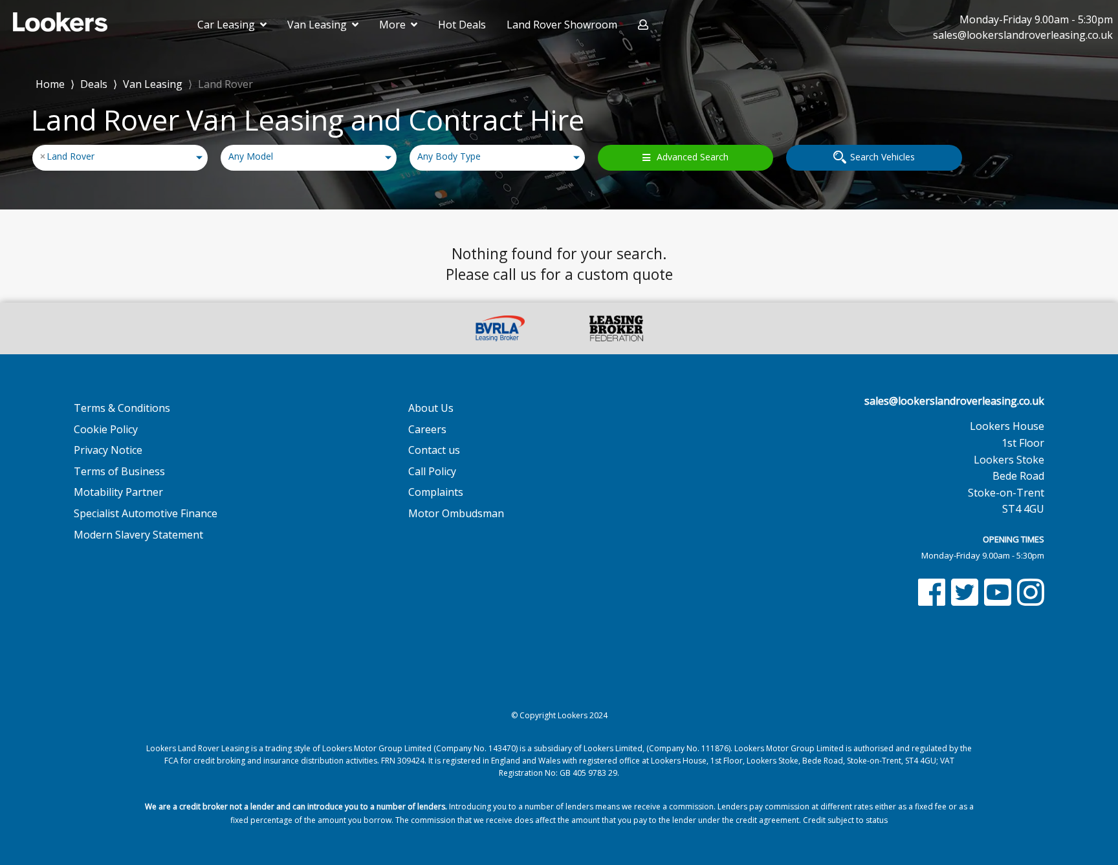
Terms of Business (119, 471)
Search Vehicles (882, 157)
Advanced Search (693, 157)
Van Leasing (152, 84)
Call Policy (432, 471)
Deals (93, 84)
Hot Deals (462, 24)
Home (50, 83)
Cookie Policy (106, 429)
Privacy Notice (108, 450)
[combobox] (120, 158)
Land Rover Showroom (562, 24)
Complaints (435, 492)
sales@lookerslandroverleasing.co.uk (954, 401)
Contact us (434, 450)
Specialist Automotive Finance (145, 513)
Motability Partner (118, 492)
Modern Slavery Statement (138, 535)
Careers (427, 429)
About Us (431, 408)
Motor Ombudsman (456, 513)
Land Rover (225, 84)
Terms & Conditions (122, 408)
